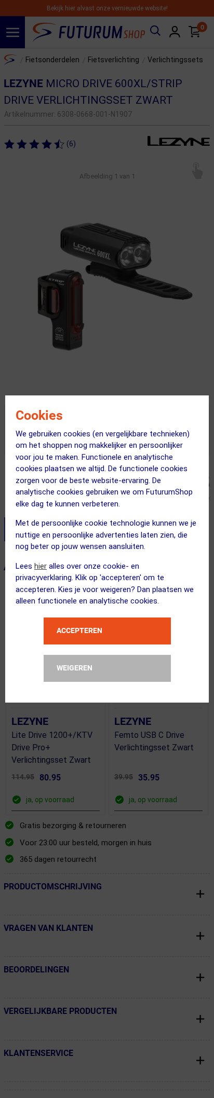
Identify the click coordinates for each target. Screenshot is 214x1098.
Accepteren (79, 630)
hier (40, 566)
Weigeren (74, 668)
